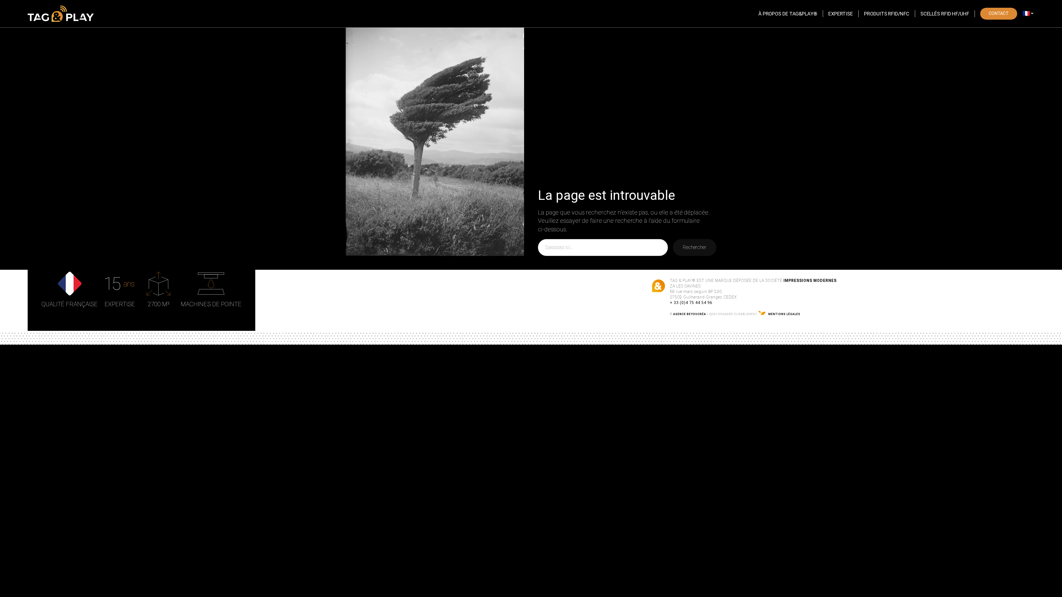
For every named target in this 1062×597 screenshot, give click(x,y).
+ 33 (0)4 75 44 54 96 (691, 302)
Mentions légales (784, 314)
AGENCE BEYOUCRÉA (689, 314)
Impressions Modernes (810, 280)
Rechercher (694, 247)
